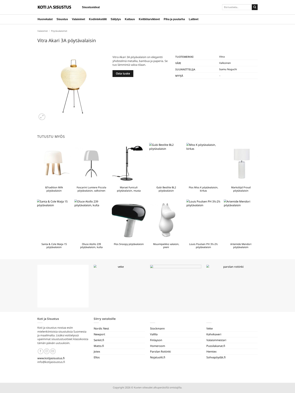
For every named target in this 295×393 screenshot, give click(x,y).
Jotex (97, 351)
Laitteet (193, 19)
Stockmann (157, 328)
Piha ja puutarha (174, 19)
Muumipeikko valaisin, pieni (166, 246)
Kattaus (130, 19)
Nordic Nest (101, 328)
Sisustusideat (91, 7)
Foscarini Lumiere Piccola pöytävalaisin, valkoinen (91, 189)
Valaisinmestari (216, 340)
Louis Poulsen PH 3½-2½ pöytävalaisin (203, 246)
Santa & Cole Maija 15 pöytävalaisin (54, 246)
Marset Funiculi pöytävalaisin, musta (129, 189)
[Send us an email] (53, 351)
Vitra (222, 56)
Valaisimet (78, 19)
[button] (42, 117)
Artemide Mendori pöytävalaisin (240, 246)
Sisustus (62, 19)
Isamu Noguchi (228, 69)
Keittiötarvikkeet (149, 19)
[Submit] (255, 7)
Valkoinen (225, 63)
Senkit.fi (99, 340)
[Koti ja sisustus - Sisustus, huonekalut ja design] (54, 7)
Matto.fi (99, 346)
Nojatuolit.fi (157, 357)
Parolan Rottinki (160, 351)
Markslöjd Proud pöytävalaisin (241, 189)
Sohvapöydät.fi (216, 357)
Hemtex (211, 351)
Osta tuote (123, 73)
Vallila (154, 334)
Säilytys (116, 19)
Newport (99, 334)
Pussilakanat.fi (215, 346)
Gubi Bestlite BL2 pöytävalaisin (166, 189)
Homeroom (157, 346)
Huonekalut (45, 19)
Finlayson (156, 340)
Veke (209, 328)
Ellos (97, 357)
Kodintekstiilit (98, 19)
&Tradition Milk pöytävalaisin (54, 189)
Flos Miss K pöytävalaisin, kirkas (203, 189)
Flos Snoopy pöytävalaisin (129, 244)
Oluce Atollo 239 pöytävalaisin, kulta (91, 246)
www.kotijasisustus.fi (51, 358)
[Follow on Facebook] (40, 351)
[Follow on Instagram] (47, 351)
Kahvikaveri (213, 334)
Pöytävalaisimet (59, 30)
